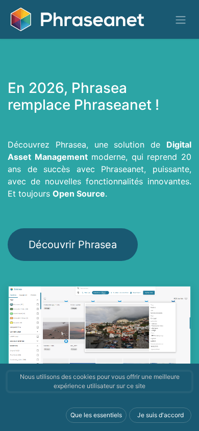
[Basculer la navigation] (180, 19)
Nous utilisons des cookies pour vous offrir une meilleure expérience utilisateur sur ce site (100, 381)
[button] (96, 415)
